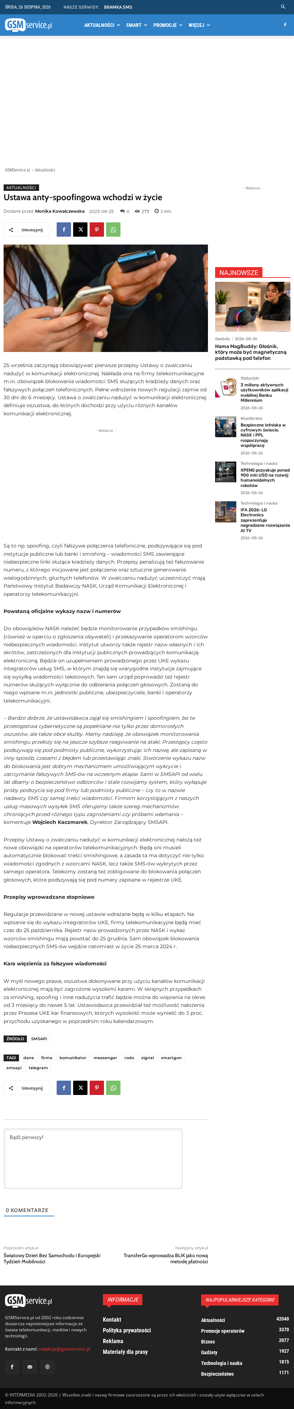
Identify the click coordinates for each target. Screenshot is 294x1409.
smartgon (171, 1057)
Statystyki (250, 378)
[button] (283, 7)
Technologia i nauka (259, 464)
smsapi (14, 1067)
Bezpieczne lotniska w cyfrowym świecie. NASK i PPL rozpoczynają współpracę (263, 435)
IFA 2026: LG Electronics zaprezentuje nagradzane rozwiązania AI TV (265, 520)
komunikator (73, 1057)
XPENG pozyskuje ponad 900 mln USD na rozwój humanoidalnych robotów (265, 478)
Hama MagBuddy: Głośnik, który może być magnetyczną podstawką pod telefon (250, 352)
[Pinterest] (97, 229)
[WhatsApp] (113, 229)
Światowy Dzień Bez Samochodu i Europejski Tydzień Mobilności (52, 1258)
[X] (80, 229)
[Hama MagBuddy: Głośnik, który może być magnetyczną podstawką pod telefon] (252, 307)
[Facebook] (285, 25)
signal (147, 1057)
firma (46, 1057)
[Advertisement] (147, 103)
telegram (38, 1067)
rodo (129, 1057)
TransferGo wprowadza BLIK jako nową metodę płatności (166, 1258)
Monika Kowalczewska (60, 211)
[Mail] (30, 1367)
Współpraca (251, 418)
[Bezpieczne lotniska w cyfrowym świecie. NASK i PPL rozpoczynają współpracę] (225, 427)
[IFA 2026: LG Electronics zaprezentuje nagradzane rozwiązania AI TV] (225, 511)
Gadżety (222, 339)
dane (28, 1057)
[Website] (47, 1367)
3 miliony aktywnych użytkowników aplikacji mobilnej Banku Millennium (264, 392)
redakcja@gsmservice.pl (64, 1349)
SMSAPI (39, 1038)
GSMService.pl (17, 170)
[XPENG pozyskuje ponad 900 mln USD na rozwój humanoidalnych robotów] (225, 472)
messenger (105, 1057)
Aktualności (45, 170)
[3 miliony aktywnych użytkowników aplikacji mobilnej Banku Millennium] (225, 386)
